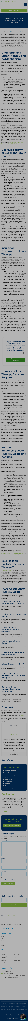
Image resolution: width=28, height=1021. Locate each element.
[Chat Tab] (14, 510)
